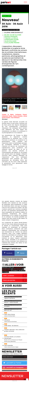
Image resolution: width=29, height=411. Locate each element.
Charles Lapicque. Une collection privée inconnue (14, 330)
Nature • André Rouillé (11, 302)
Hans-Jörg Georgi (9, 314)
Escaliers (7, 306)
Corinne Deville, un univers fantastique (12, 337)
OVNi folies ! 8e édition (11, 325)
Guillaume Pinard (12, 43)
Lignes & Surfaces (9, 298)
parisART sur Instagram (15, 367)
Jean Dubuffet (8, 345)
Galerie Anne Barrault (13, 32)
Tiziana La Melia (11, 38)
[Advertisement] (14, 183)
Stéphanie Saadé (11, 39)
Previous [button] (5, 86)
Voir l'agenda (14, 275)
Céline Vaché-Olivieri (12, 35)
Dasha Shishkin (11, 36)
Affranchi (7, 320)
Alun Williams (10, 41)
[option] (14, 86)
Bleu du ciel (8, 310)
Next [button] (24, 86)
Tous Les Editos (14, 280)
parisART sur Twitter (12, 363)
